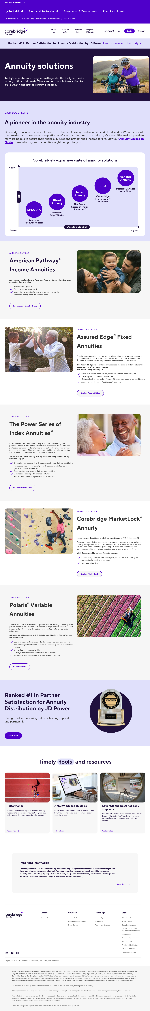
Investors (108, 31)
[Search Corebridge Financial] (119, 31)
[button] (43, 11)
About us (53, 31)
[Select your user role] (24, 2)
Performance (15, 806)
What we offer (65, 31)
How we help (78, 31)
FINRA (46, 976)
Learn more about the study (120, 43)
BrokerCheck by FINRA (70, 1006)
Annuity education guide (70, 806)
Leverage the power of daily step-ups (120, 807)
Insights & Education (90, 31)
